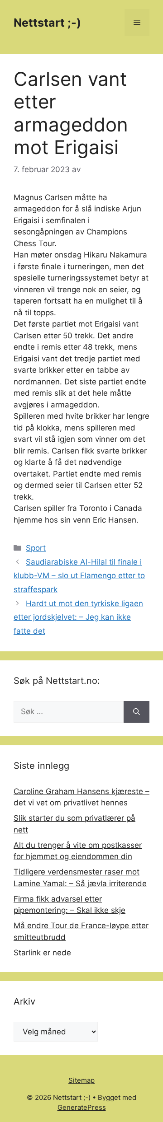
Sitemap (81, 1080)
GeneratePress (82, 1107)
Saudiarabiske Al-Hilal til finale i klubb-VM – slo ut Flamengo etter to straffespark (79, 575)
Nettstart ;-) (47, 22)
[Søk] (136, 712)
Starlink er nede (42, 952)
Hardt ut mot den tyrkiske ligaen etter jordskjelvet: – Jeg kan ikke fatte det (78, 617)
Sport (36, 547)
